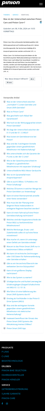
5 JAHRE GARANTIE (11, 393)
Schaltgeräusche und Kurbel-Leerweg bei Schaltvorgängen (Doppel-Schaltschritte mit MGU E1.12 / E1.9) (24, 284)
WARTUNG (25, 15)
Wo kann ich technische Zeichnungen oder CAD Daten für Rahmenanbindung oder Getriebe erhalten (23, 256)
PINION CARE (8, 398)
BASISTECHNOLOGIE (12, 360)
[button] (40, 3)
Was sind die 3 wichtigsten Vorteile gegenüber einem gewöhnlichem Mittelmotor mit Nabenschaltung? (21, 146)
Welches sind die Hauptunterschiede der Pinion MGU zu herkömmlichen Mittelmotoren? (24, 222)
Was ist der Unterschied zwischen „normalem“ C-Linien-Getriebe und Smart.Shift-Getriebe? (21, 104)
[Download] (18, 210)
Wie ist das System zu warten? (19, 277)
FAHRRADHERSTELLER (13, 374)
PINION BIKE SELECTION (14, 370)
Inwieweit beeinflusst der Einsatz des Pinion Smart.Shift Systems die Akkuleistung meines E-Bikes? (22, 321)
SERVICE (15, 15)
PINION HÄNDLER (11, 379)
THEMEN (6, 15)
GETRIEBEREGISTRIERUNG (15, 389)
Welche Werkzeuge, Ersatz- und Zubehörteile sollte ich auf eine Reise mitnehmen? (22, 232)
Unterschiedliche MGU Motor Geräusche (24, 170)
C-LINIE (5, 356)
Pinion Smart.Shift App (16, 328)
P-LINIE (5, 351)
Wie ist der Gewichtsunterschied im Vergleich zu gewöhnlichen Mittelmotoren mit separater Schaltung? (24, 163)
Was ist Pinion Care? (15, 111)
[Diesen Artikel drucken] (41, 22)
